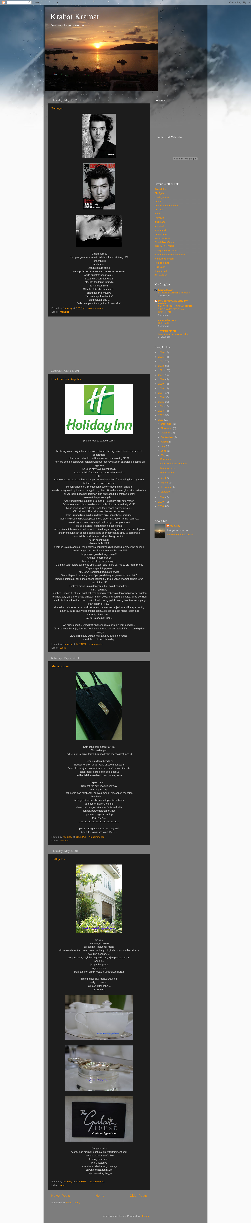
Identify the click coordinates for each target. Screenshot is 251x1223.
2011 (161, 420)
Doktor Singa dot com (166, 205)
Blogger (145, 1216)
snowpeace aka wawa (166, 250)
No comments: (96, 308)
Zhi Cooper (161, 275)
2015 (161, 402)
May (163, 455)
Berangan (57, 108)
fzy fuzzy (175, 525)
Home (99, 1195)
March (165, 482)
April (163, 478)
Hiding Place (59, 859)
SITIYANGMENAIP (165, 246)
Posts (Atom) (73, 1202)
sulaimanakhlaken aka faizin (170, 254)
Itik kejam (160, 222)
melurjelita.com (167, 320)
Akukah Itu (160, 189)
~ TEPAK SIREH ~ (168, 331)
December (167, 424)
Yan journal (161, 271)
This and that (162, 263)
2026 (161, 352)
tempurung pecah (164, 258)
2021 (161, 375)
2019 (161, 384)
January (165, 491)
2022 (161, 370)
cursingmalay (162, 197)
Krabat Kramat (74, 16)
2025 (161, 357)
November (167, 428)
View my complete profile (179, 534)
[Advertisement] (99, 342)
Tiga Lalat (160, 267)
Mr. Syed (159, 226)
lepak (63, 1185)
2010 (161, 497)
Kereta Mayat (165, 290)
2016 (161, 397)
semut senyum (162, 238)
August (165, 441)
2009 (161, 502)
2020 (161, 379)
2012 (161, 415)
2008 (161, 506)
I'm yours (159, 217)
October (165, 432)
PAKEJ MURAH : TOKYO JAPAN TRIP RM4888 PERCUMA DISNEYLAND (175, 309)
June (164, 450)
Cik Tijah (159, 193)
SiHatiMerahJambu (165, 242)
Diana (158, 201)
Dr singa (159, 209)
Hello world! (164, 323)
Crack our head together (66, 379)
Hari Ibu (64, 840)
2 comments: (96, 644)
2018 (161, 388)
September (167, 437)
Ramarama (161, 234)
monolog (64, 312)
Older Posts (138, 1195)
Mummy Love (60, 666)
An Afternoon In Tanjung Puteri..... (175, 334)
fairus (158, 213)
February (166, 487)
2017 (161, 393)
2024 (161, 361)
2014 (161, 406)
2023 (161, 366)
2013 (161, 411)
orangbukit (160, 230)
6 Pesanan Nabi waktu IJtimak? (174, 292)
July (163, 446)
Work (63, 647)
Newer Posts (60, 1195)
